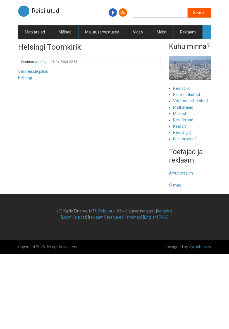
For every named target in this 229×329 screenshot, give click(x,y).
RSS (163, 217)
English (150, 217)
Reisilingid (182, 132)
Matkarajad (35, 32)
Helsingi (25, 78)
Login (66, 217)
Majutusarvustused (102, 32)
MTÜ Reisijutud (102, 211)
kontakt (164, 211)
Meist (161, 32)
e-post (80, 217)
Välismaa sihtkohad (190, 101)
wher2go (41, 62)
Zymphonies (200, 247)
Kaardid (180, 126)
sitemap (134, 217)
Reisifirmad (183, 120)
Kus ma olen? (185, 139)
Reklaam (188, 32)
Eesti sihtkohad (186, 94)
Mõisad (65, 32)
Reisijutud (45, 10)
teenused (115, 217)
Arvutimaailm (181, 173)
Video (138, 32)
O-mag (175, 185)
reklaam (96, 217)
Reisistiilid (181, 88)
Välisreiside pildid (33, 71)
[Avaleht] (23, 11)
